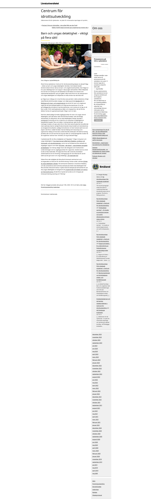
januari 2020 (96, 456)
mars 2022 (95, 388)
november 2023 (97, 337)
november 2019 (97, 459)
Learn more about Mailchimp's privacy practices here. (100, 115)
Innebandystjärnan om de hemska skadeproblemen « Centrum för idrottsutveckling (103, 303)
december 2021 (97, 397)
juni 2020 (95, 442)
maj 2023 (95, 351)
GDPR (95, 73)
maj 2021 (95, 414)
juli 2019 (94, 465)
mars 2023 (95, 357)
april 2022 (95, 385)
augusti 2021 (96, 408)
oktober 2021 (96, 402)
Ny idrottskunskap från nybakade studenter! (102, 179)
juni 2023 (95, 348)
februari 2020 (96, 453)
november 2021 (97, 400)
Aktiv (84, 185)
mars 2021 (95, 419)
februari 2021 (96, 422)
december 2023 (97, 334)
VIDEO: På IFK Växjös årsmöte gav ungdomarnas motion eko (70, 27)
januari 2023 (96, 363)
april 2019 (95, 471)
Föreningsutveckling (47, 187)
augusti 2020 (96, 439)
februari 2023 (96, 360)
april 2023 (95, 354)
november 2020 (97, 431)
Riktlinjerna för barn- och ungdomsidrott (53, 103)
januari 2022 (96, 394)
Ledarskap (56, 187)
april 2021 (95, 417)
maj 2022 (95, 383)
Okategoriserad (97, 495)
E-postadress (98, 66)
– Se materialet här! (72, 155)
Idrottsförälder (96, 487)
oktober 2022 (96, 371)
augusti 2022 (96, 377)
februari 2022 (96, 391)
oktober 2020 (96, 434)
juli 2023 (94, 346)
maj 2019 (95, 468)
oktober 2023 (96, 340)
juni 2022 (95, 380)
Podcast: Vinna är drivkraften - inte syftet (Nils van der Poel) (59, 25)
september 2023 (97, 343)
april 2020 (95, 448)
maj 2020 (95, 445)
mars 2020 (95, 451)
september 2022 (97, 374)
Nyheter (94, 492)
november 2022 (97, 368)
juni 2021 (95, 411)
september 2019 (97, 462)
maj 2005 (95, 473)
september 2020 (97, 436)
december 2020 (97, 428)
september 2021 (97, 405)
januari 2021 (96, 425)
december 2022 (97, 366)
